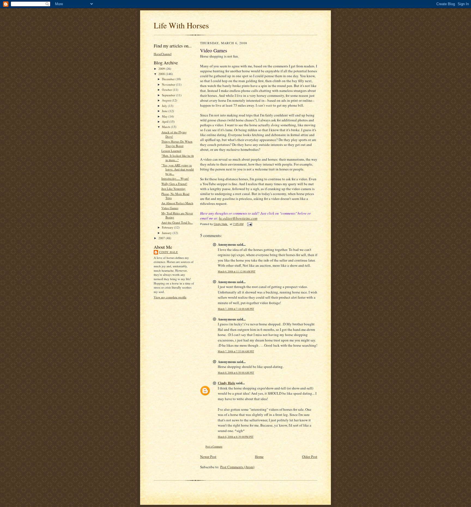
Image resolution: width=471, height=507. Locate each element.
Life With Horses (181, 25)
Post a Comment (214, 446)
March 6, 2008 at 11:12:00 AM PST (236, 271)
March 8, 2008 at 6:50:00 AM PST (236, 372)
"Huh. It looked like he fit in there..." (177, 158)
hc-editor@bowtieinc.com (238, 218)
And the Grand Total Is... (177, 222)
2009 (162, 69)
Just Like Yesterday (173, 189)
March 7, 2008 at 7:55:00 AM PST (236, 351)
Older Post (309, 456)
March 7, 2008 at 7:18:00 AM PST (236, 309)
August (167, 100)
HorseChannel (162, 54)
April (165, 121)
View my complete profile (170, 297)
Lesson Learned (171, 151)
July (165, 106)
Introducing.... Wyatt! (175, 178)
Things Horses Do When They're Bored (176, 143)
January (167, 233)
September (169, 95)
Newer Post (208, 456)
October (167, 90)
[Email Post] (249, 224)
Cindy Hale (168, 252)
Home (259, 456)
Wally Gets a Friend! (174, 184)
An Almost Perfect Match (177, 203)
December (169, 79)
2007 (162, 238)
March (166, 127)
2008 (162, 74)
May (165, 116)
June (165, 111)
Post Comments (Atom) (237, 466)
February (168, 227)
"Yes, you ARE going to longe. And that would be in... (177, 169)
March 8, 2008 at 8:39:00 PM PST (235, 437)
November (169, 84)
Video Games (169, 208)
